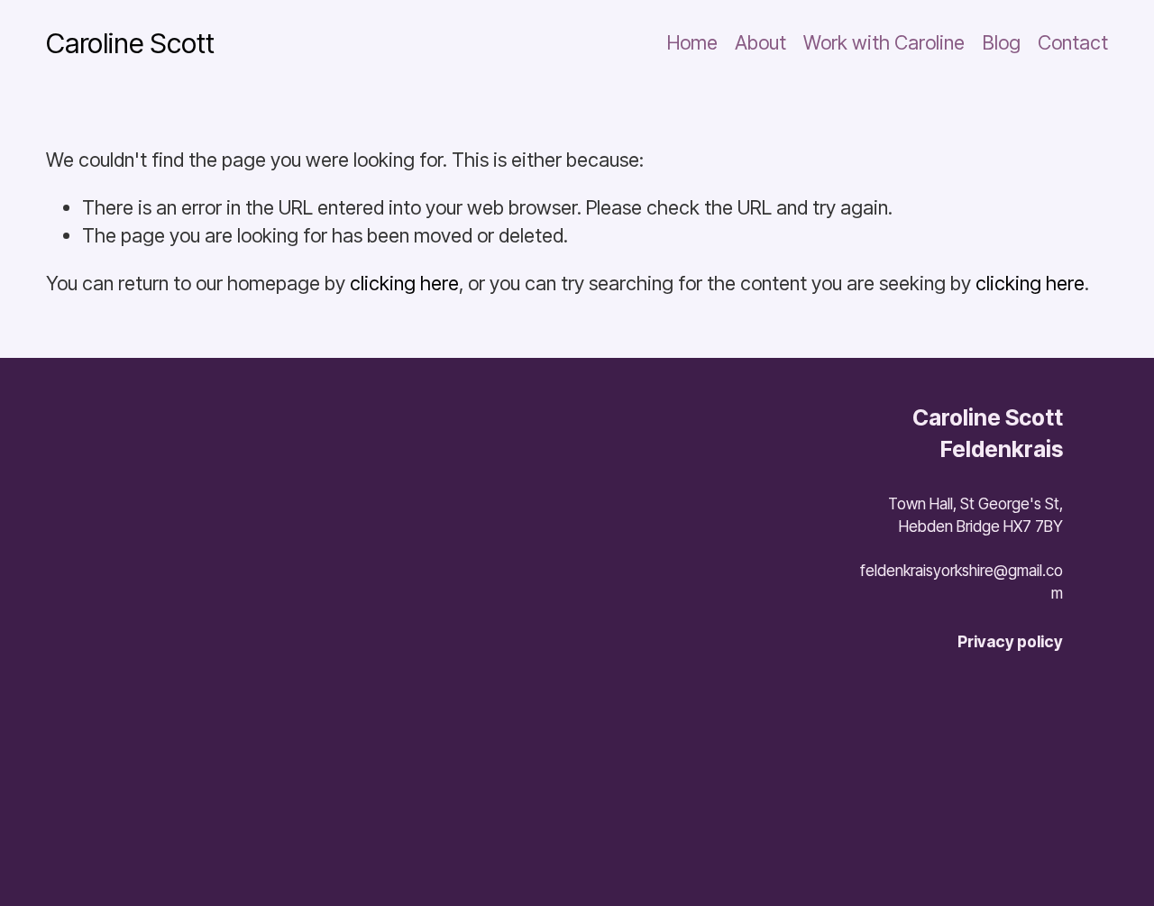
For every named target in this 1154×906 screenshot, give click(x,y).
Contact (1073, 42)
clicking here (404, 283)
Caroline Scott (130, 42)
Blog (1002, 42)
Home (692, 42)
